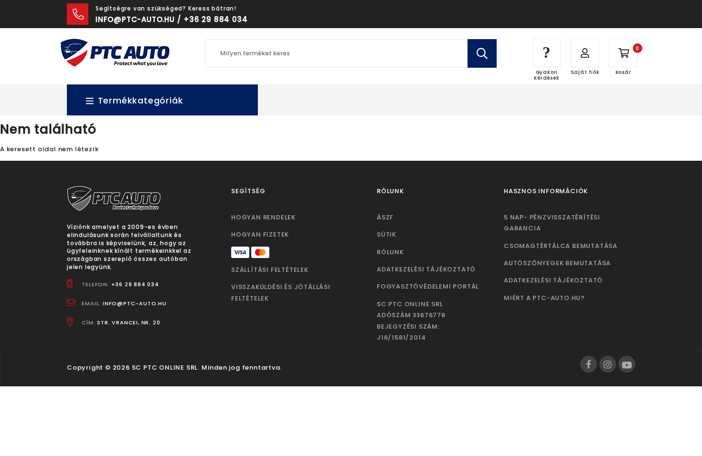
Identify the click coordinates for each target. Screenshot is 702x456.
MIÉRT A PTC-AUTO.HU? (544, 297)
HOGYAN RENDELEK (263, 217)
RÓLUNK (390, 252)
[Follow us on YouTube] (626, 364)
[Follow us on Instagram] (607, 364)
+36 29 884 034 (135, 284)
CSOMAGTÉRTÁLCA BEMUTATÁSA (560, 245)
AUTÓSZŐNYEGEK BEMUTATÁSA (557, 263)
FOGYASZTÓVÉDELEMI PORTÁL (428, 286)
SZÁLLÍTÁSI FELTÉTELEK (269, 269)
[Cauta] (482, 53)
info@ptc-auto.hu (135, 303)
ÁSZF (385, 217)
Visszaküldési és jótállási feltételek (280, 292)
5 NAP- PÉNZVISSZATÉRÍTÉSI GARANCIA (552, 223)
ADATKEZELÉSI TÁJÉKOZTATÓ (426, 269)
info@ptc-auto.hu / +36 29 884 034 (171, 19)
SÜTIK (386, 234)
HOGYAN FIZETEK (260, 234)
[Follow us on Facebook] (588, 364)
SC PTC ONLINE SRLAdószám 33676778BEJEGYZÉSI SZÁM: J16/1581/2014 (411, 321)
